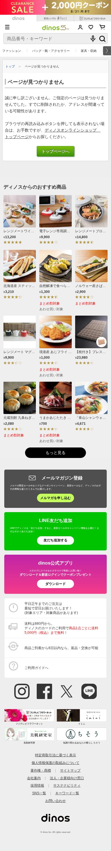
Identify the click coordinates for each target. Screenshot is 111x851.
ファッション (11, 50)
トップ (10, 66)
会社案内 (34, 778)
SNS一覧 (39, 793)
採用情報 (37, 785)
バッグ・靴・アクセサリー (51, 50)
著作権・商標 (40, 770)
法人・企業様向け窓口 (67, 778)
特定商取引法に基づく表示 (55, 755)
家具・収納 (88, 50)
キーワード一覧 (67, 793)
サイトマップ (70, 770)
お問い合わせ (55, 801)
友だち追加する (55, 540)
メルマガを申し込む (55, 498)
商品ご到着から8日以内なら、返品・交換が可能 (61, 648)
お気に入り (91, 27)
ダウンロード (55, 584)
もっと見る (55, 453)
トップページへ (55, 151)
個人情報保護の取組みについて (55, 763)
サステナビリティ (67, 785)
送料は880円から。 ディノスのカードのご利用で (61, 628)
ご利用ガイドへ (36, 668)
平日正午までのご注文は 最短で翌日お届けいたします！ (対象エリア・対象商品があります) (51, 608)
